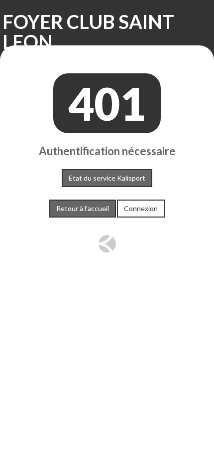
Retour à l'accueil (82, 208)
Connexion (141, 208)
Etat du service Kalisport (107, 178)
